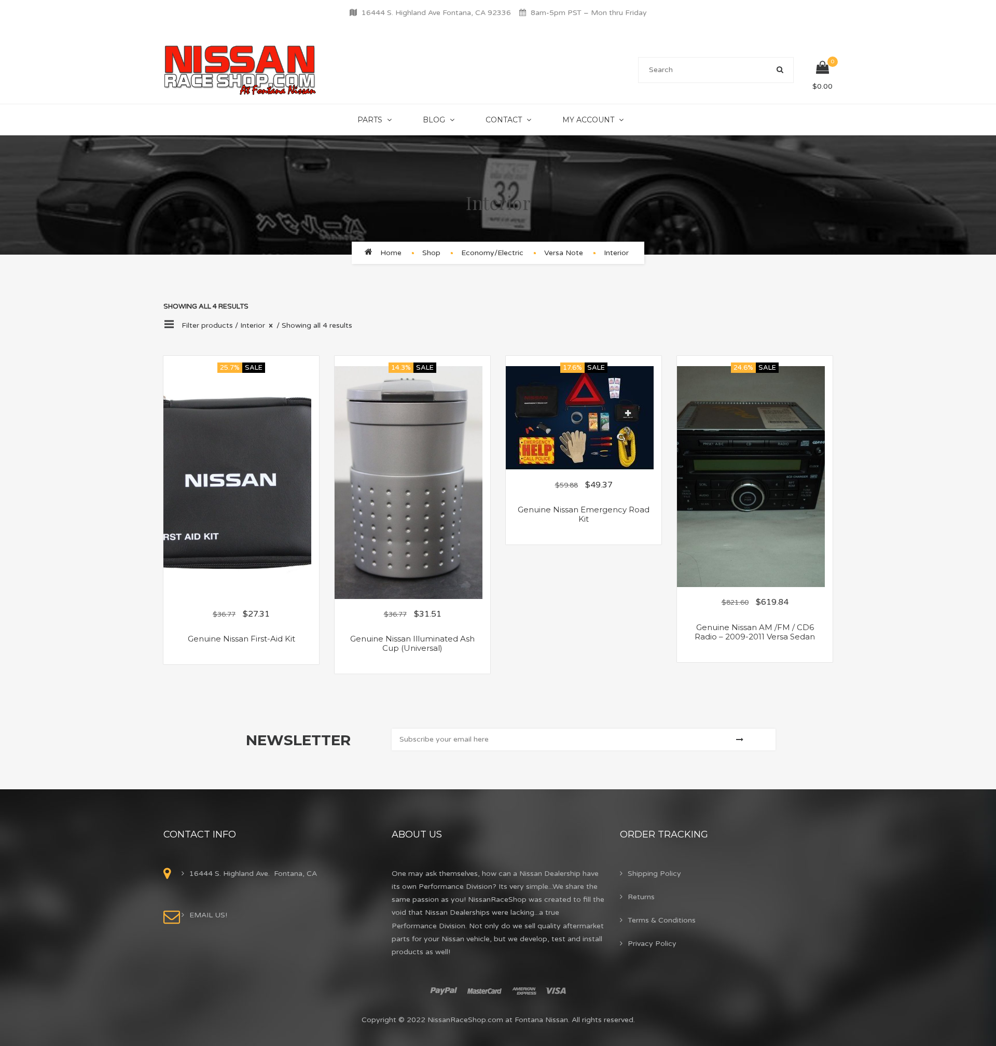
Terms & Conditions (662, 920)
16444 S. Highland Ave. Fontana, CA (253, 873)
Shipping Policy (654, 873)
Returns (641, 896)
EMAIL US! (208, 915)
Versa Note (563, 252)
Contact (504, 119)
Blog (434, 119)
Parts (369, 119)
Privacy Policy (652, 943)
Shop (431, 252)
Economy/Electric (492, 252)
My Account (588, 119)
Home (391, 252)
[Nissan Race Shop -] (240, 69)
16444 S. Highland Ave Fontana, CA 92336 (436, 12)
